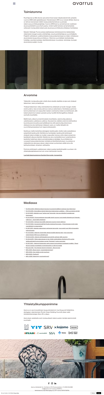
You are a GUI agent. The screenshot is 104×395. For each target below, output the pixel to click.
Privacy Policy (16, 393)
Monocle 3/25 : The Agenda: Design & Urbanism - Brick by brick (43, 247)
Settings (93, 393)
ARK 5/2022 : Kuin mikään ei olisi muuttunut (37, 252)
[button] (14, 3)
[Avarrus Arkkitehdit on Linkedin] (55, 383)
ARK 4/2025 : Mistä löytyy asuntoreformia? (37, 256)
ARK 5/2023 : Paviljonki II (32, 254)
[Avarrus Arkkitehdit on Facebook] (49, 383)
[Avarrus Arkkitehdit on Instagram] (52, 383)
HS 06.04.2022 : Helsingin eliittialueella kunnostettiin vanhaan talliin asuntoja (46, 237)
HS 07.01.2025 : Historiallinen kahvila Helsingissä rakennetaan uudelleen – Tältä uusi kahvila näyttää (53, 211)
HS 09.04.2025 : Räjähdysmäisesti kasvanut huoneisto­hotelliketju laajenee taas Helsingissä (50, 208)
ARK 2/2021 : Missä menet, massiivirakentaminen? (39, 250)
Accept (99, 393)
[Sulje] (102, 393)
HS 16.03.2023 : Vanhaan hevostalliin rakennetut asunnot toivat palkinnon (46, 221)
